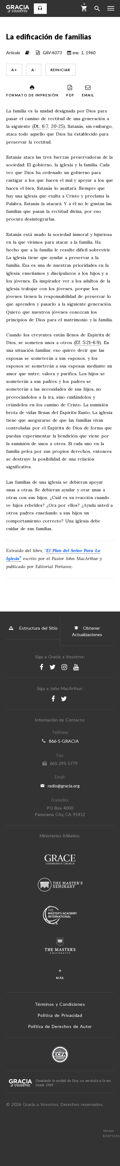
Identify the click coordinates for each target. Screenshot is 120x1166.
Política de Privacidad (60, 1015)
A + (14, 70)
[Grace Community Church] (60, 860)
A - (33, 70)
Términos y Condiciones (60, 1004)
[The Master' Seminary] (60, 885)
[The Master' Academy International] (60, 915)
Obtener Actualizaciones (87, 631)
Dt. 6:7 (41, 126)
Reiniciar (60, 70)
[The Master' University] (60, 946)
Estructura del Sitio (38, 628)
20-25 (57, 126)
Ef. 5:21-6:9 (87, 342)
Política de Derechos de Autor (60, 1026)
